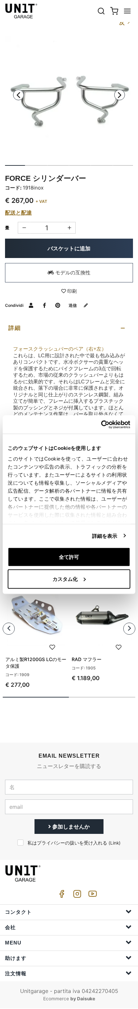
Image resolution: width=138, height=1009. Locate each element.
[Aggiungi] (24, 228)
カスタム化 (65, 579)
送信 (73, 305)
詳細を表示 (105, 535)
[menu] (127, 11)
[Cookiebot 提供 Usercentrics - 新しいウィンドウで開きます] (101, 424)
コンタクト (18, 912)
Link (114, 843)
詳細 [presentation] (14, 328)
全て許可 (69, 557)
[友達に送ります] (31, 305)
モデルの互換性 (72, 272)
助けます (15, 958)
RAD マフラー (86, 659)
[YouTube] (91, 895)
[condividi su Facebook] (44, 305)
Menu (13, 942)
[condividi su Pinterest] (58, 305)
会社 (10, 927)
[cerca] (101, 11)
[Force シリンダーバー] (69, 99)
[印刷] (52, 646)
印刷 (71, 291)
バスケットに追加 (69, 248)
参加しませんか (70, 826)
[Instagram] (76, 895)
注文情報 (15, 973)
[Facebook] (60, 895)
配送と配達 (18, 212)
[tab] (69, 328)
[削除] (69, 228)
